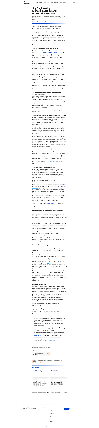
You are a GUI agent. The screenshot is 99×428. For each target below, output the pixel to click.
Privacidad (51, 419)
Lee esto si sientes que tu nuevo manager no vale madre (40, 372)
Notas (48, 2)
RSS (50, 418)
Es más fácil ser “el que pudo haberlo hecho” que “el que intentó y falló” (57, 382)
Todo (37, 2)
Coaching (64, 2)
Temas (51, 416)
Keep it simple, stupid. (50, 426)
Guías (45, 2)
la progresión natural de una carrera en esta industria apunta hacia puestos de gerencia (49, 334)
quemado (50, 203)
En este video (49, 161)
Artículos (40, 2)
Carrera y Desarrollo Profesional (47, 21)
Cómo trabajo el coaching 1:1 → (38, 362)
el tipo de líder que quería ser (50, 52)
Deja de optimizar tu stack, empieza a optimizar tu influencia (39, 382)
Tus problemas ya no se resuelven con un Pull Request (58, 372)
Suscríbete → (52, 354)
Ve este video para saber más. (48, 340)
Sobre (61, 2)
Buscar (74, 2)
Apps (52, 2)
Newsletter (56, 2)
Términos (51, 421)
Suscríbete (66, 408)
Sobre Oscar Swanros (26, 410)
